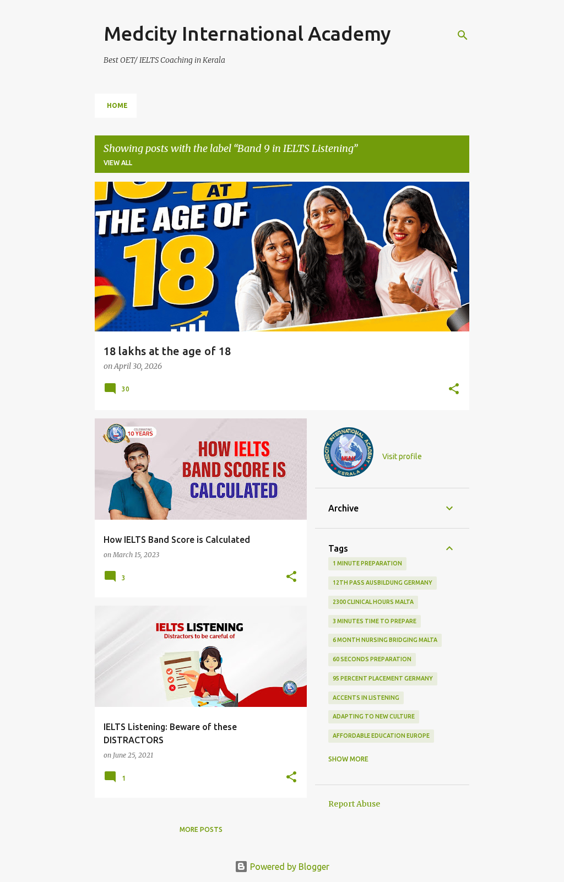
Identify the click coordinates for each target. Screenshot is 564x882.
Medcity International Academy (247, 33)
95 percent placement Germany (383, 678)
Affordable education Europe (381, 735)
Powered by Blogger (288, 867)
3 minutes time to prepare (374, 621)
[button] (453, 390)
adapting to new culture (374, 716)
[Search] (462, 35)
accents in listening (366, 697)
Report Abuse (354, 804)
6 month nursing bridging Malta (385, 639)
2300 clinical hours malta (373, 601)
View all (118, 162)
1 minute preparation (367, 563)
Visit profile (402, 456)
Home (117, 105)
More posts (201, 829)
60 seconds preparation (372, 659)
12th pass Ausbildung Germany (382, 582)
